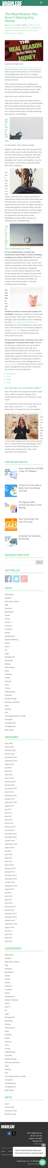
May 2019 (8, 771)
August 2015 (9, 889)
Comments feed (11, 1111)
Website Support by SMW (37, 1164)
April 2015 (8, 903)
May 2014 (8, 938)
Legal (7, 653)
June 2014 (8, 934)
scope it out (16, 330)
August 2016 (9, 847)
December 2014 (11, 913)
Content (37, 25)
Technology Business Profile (15, 716)
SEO (6, 712)
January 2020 (10, 754)
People (16, 30)
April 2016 (8, 861)
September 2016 (11, 844)
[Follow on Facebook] (9, 1133)
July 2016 (8, 851)
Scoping (20, 33)
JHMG (28, 1161)
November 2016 (11, 837)
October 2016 (10, 840)
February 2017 (10, 827)
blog (6, 605)
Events (7, 643)
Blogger (24, 578)
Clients (30, 25)
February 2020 (10, 750)
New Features (10, 667)
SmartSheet (10, 374)
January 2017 (10, 830)
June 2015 (8, 896)
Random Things (11, 699)
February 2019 (10, 782)
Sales (14, 33)
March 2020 (9, 747)
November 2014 (11, 917)
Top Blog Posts (10, 723)
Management (37, 28)
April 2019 (8, 775)
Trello (8, 377)
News (7, 671)
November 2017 (11, 795)
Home (3, 1151)
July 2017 (8, 809)
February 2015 (10, 906)
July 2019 (8, 768)
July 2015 (8, 893)
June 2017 (8, 813)
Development (26, 28)
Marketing (9, 30)
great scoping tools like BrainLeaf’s (24, 322)
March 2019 (9, 778)
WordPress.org (10, 1114)
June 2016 (8, 854)
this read (25, 407)
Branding (8, 608)
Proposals (8, 695)
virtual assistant (11, 364)
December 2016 (11, 834)
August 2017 (9, 806)
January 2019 (10, 785)
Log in (7, 1104)
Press (21, 30)
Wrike (8, 383)
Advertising (9, 594)
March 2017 (9, 823)
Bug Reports (9, 612)
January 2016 (10, 872)
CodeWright (31, 353)
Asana (8, 380)
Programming (10, 692)
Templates (9, 719)
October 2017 (10, 799)
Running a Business (12, 702)
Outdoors (8, 674)
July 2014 (8, 931)
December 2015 (11, 875)
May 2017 (8, 816)
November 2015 (11, 879)
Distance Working (11, 639)
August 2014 (9, 927)
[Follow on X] (14, 1133)
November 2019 (11, 757)
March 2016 (9, 865)
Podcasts (8, 681)
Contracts (8, 28)
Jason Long (11, 25)
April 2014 (8, 941)
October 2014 (10, 920)
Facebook (8, 578)
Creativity (16, 28)
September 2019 (11, 761)
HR (6, 650)
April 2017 (8, 820)
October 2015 (10, 882)
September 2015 (11, 886)
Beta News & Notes (12, 601)
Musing (7, 664)
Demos (7, 633)
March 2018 (9, 792)
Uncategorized (10, 726)
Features (11, 1151)
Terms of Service (7, 1155)
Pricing (27, 30)
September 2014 (11, 924)
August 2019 (9, 764)
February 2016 (10, 868)
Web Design (9, 730)
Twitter (16, 578)
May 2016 (8, 858)
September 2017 (11, 802)
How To (7, 646)
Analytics (8, 598)
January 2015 (10, 910)
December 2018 (11, 788)
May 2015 (8, 900)
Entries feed (9, 1107)
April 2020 (8, 743)
